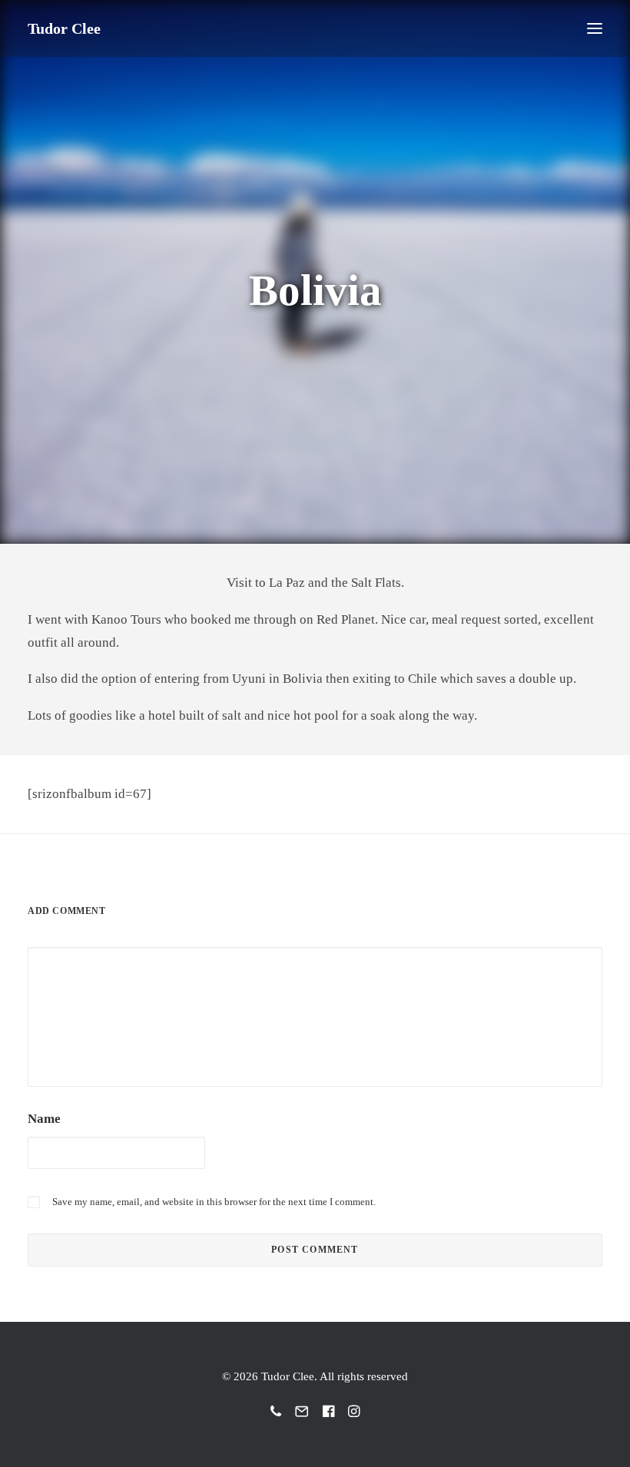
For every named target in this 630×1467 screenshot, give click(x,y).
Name (44, 1118)
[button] (594, 28)
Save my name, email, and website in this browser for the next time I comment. (214, 1201)
